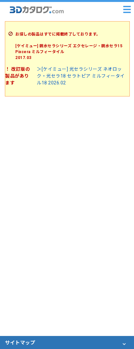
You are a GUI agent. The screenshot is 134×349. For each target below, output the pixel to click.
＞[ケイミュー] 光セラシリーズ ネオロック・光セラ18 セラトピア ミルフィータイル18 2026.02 (81, 75)
